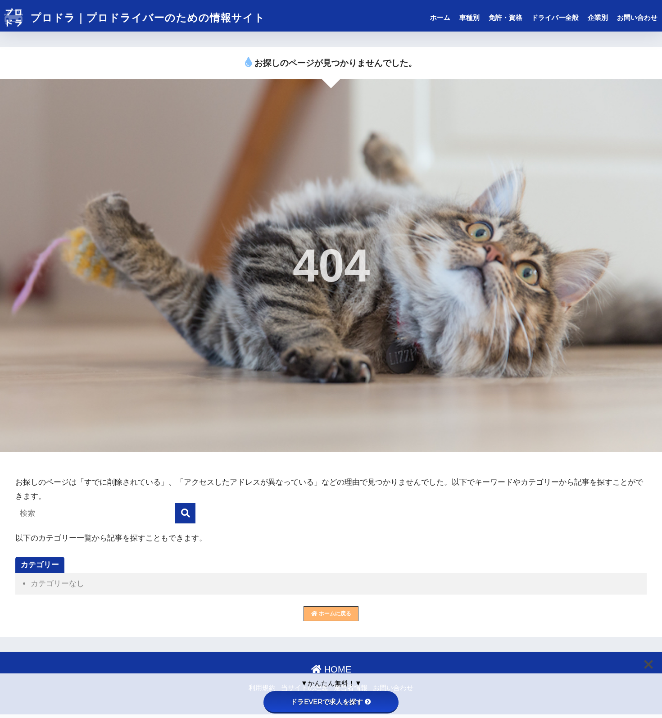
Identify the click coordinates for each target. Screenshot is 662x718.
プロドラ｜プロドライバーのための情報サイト (146, 17)
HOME (336, 669)
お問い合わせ (637, 17)
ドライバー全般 (555, 17)
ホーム (440, 17)
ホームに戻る (334, 613)
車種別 (469, 17)
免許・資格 (505, 17)
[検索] (185, 513)
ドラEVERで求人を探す (326, 701)
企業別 (598, 17)
